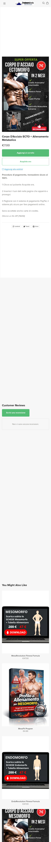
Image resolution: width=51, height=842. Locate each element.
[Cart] (48, 3)
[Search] (43, 3)
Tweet (27, 226)
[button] (4, 97)
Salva (36, 226)
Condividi (17, 226)
